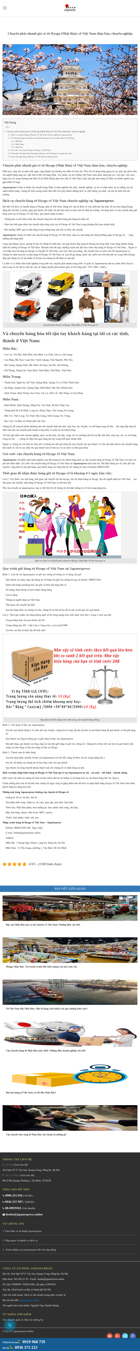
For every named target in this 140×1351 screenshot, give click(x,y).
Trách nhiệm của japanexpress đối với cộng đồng (30, 1249)
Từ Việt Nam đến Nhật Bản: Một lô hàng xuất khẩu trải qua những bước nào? (47, 1008)
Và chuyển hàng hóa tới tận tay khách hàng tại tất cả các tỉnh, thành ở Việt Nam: (43, 138)
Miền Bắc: (19, 141)
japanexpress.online (29, 1300)
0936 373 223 (26, 1347)
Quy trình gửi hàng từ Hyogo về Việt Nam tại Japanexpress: (34, 157)
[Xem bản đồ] (20, 1165)
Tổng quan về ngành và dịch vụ (21, 1240)
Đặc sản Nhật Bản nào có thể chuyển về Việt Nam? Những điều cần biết (43, 924)
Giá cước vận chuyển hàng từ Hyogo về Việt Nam (31, 150)
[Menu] (5, 8)
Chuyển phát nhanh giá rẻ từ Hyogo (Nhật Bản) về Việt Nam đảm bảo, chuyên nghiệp (46, 131)
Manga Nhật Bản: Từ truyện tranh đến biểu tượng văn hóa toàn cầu (41, 966)
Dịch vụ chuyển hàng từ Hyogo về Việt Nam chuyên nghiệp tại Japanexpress (41, 135)
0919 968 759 (33, 1342)
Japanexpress (9, 187)
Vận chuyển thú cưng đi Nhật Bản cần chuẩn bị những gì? (36, 1134)
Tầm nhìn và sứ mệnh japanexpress (23, 1231)
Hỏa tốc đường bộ (33, 1320)
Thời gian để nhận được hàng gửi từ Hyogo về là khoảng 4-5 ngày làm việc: (41, 153)
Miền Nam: (19, 147)
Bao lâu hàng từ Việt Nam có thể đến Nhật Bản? (31, 1092)
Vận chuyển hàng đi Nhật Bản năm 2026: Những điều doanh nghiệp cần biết (46, 1050)
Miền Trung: (19, 144)
